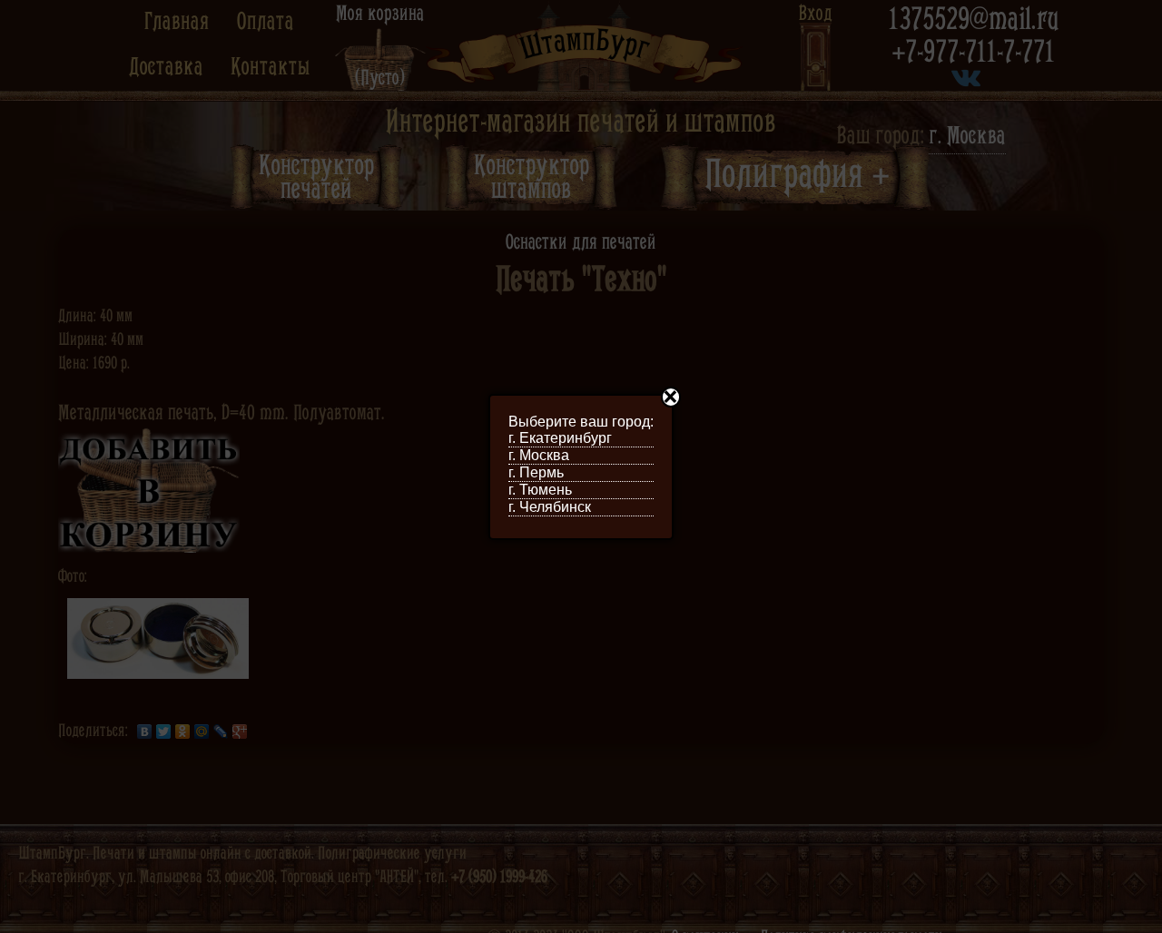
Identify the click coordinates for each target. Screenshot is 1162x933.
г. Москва (538, 455)
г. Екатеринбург (560, 438)
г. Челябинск (549, 507)
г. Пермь (536, 472)
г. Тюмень (540, 489)
